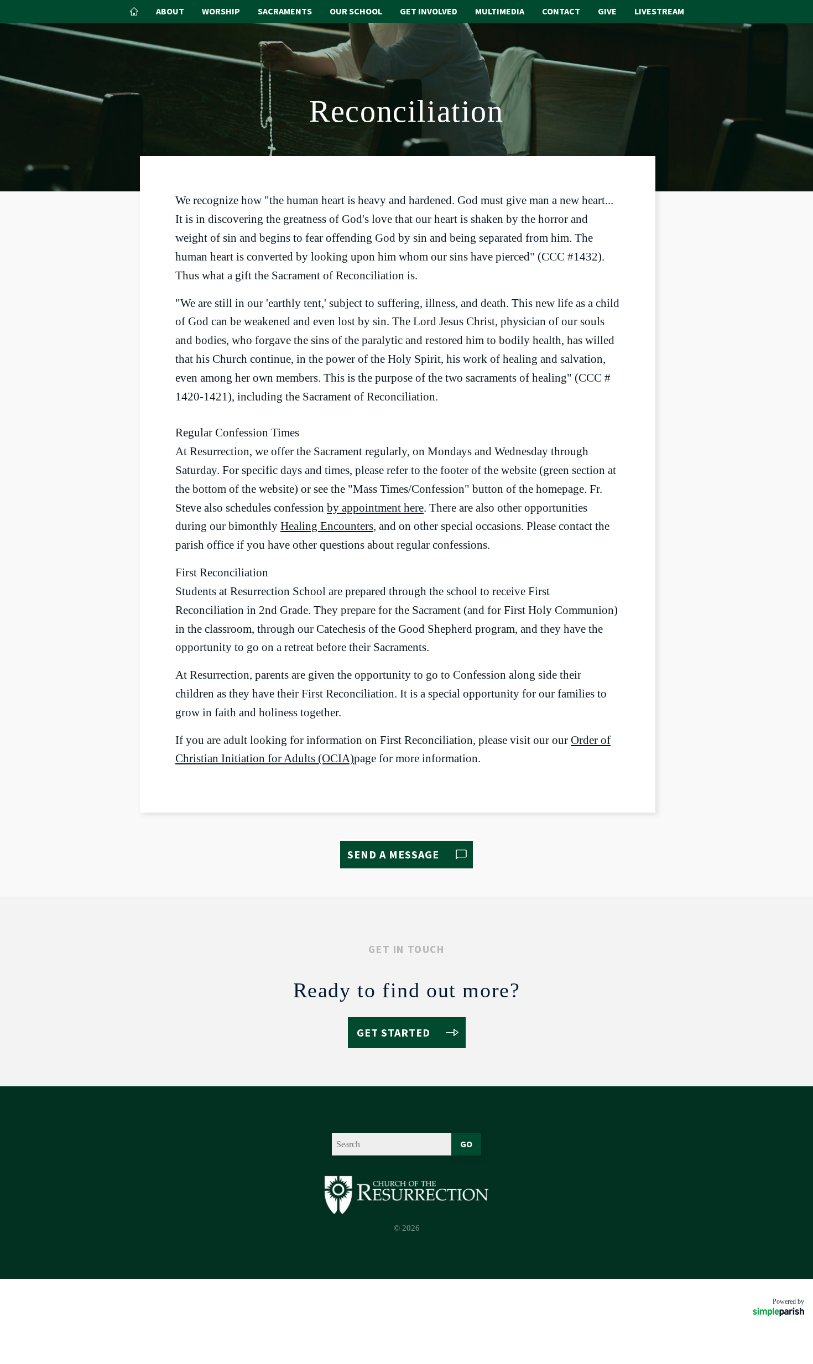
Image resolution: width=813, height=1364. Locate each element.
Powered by (788, 1301)
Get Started (393, 1032)
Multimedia (499, 11)
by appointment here (375, 507)
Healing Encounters (326, 526)
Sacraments (285, 11)
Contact (561, 11)
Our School (356, 11)
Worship (221, 11)
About (170, 11)
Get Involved (428, 11)
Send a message (393, 854)
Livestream (659, 11)
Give (607, 11)
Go (466, 1143)
